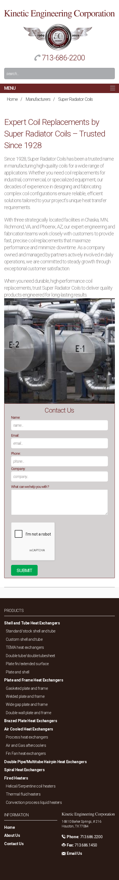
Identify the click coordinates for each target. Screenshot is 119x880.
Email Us (74, 853)
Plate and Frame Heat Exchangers (33, 680)
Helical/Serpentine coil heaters (30, 786)
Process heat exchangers (27, 737)
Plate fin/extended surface (27, 664)
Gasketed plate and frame (27, 688)
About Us (12, 835)
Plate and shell (17, 672)
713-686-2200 (63, 57)
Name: (15, 417)
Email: (15, 435)
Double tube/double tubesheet (30, 655)
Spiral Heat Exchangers (24, 770)
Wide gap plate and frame (27, 704)
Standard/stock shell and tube (30, 631)
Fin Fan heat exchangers (26, 753)
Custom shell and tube (24, 639)
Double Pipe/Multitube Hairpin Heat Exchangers (45, 762)
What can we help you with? (30, 487)
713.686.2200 (91, 837)
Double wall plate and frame (28, 713)
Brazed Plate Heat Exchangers (30, 721)
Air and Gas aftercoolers (26, 745)
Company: (18, 469)
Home (12, 99)
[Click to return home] (59, 14)
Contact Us (14, 844)
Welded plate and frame (25, 696)
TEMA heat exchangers (25, 647)
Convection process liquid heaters (34, 802)
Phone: (15, 453)
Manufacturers (38, 99)
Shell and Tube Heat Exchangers (32, 623)
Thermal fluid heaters (23, 794)
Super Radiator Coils (75, 99)
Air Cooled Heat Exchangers (28, 729)
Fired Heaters (16, 778)
